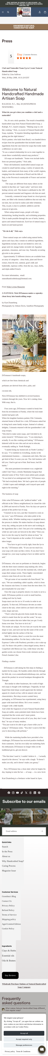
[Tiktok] (21, 792)
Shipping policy (9, 919)
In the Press (7, 851)
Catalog (13, 20)
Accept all (24, 1033)
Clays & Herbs (9, 950)
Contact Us (7, 901)
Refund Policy (8, 910)
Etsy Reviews (10, 975)
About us (6, 856)
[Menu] (3, 12)
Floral (19, 20)
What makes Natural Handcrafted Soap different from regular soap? (25, 1009)
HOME (5, 20)
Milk (41, 20)
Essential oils (8, 955)
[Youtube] (17, 792)
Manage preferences (24, 1045)
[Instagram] (13, 792)
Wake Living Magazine (16, 287)
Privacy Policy (8, 905)
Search (5, 846)
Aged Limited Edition (11, 924)
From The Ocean (30, 20)
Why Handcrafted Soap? (13, 861)
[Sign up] (42, 831)
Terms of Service (9, 915)
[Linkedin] (34, 792)
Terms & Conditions (23, 1051)
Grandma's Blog (9, 896)
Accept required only (24, 1039)
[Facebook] (8, 792)
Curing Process (9, 866)
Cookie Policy (8, 928)
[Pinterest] (39, 792)
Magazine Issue (9, 870)
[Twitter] (26, 792)
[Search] (8, 12)
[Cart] (45, 12)
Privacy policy (10, 1051)
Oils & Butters (9, 960)
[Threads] (30, 792)
